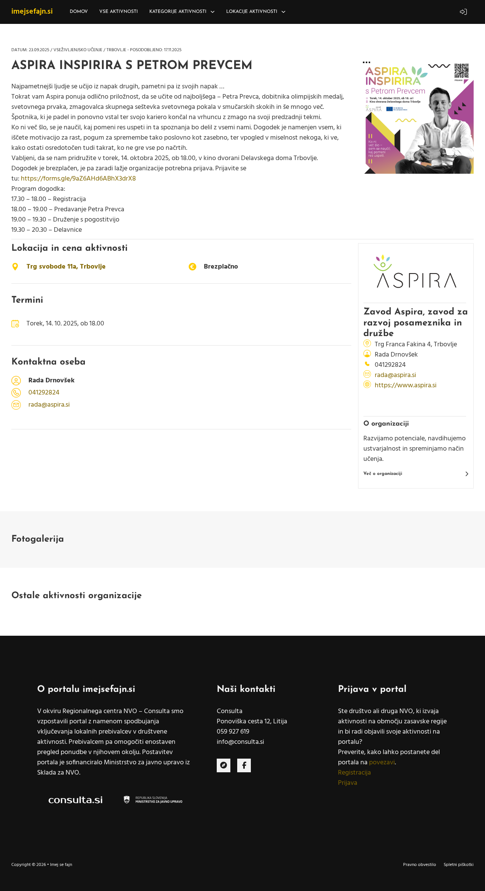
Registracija (354, 772)
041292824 (43, 393)
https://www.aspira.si (405, 385)
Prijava (347, 783)
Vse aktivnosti (118, 11)
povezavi (382, 762)
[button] (415, 473)
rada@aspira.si (49, 405)
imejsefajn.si (32, 12)
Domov (79, 11)
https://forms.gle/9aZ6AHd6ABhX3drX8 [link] (78, 178)
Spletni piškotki (459, 865)
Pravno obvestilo (419, 865)
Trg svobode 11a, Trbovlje (66, 267)
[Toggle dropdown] (212, 11)
